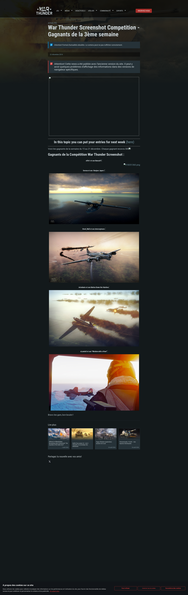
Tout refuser (126, 588)
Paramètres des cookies (173, 588)
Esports (119, 11)
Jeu (57, 11)
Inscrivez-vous (144, 11)
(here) (130, 142)
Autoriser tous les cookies (148, 588)
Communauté (105, 11)
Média (67, 11)
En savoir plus (54, 591)
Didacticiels (80, 11)
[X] (49, 461)
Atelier (91, 11)
